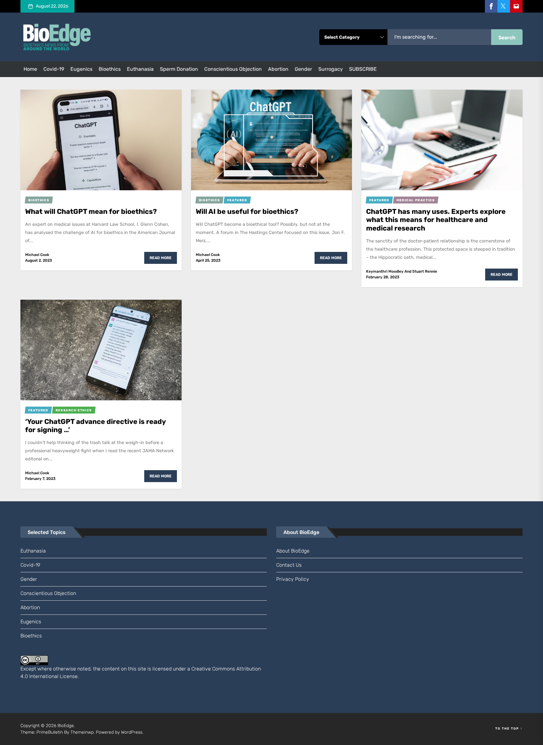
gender (303, 69)
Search (506, 38)
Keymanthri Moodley (384, 271)
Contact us (289, 565)
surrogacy (330, 69)
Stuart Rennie (424, 271)
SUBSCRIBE (363, 69)
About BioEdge (293, 551)
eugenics (81, 69)
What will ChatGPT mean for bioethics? (91, 211)
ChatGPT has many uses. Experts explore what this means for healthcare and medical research (436, 219)
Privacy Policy (292, 579)
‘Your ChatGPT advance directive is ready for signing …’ (95, 425)
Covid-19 (53, 69)
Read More (161, 258)
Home (30, 69)
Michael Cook (37, 255)
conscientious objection (233, 69)
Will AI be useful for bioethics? (247, 211)
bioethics (110, 69)
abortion (278, 69)
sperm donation (179, 69)
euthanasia (140, 69)
